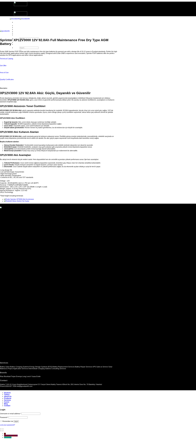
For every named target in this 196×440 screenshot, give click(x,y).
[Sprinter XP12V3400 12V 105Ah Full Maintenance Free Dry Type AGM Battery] (19, 199)
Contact (17, 35)
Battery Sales (5, 367)
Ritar (1, 376)
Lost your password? (7, 425)
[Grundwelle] (20, 19)
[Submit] (20, 50)
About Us (17, 26)
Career (16, 31)
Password (4, 417)
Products (17, 27)
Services (17, 29)
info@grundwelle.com (24, 386)
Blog (16, 33)
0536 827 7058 (10, 386)
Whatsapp (7, 437)
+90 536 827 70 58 (11, 435)
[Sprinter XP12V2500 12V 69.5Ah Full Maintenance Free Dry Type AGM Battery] (16, 201)
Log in (16, 421)
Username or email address (10, 413)
